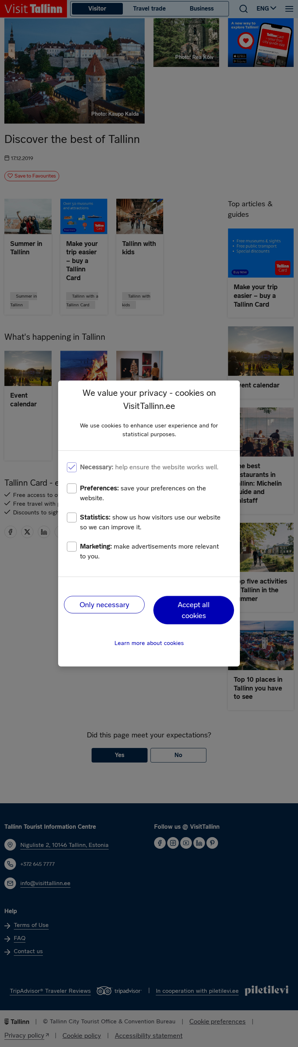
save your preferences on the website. (143, 493)
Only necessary (104, 604)
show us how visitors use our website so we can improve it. (150, 522)
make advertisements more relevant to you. (149, 551)
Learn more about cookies (149, 643)
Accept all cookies (194, 610)
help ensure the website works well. (149, 467)
